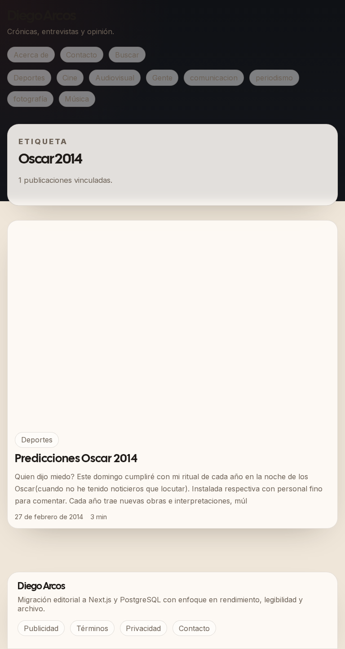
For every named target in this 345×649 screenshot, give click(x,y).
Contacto (81, 54)
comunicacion (214, 77)
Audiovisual (114, 77)
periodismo (274, 77)
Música (77, 98)
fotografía (30, 98)
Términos (92, 628)
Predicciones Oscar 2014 (76, 459)
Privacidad (143, 628)
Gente (162, 77)
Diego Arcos (41, 16)
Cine (69, 77)
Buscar (127, 54)
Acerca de (31, 54)
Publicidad (41, 628)
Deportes (29, 77)
